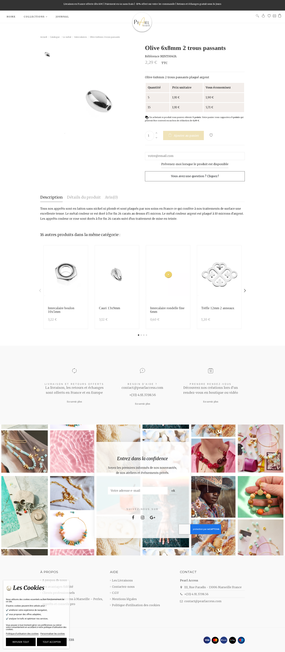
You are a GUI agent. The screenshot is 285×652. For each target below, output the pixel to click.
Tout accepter (52, 641)
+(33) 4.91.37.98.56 (196, 594)
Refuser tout (21, 641)
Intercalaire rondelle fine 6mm (167, 310)
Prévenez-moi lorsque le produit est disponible (194, 164)
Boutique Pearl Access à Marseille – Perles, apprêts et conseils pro (72, 601)
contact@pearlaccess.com (203, 601)
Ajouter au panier (186, 135)
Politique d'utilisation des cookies (136, 605)
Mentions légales (124, 599)
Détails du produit (84, 197)
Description (51, 197)
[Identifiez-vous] (263, 16)
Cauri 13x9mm (109, 308)
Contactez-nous (123, 587)
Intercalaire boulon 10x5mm (61, 310)
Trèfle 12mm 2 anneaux (217, 308)
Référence (152, 56)
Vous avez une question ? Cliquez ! (195, 176)
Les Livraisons (122, 580)
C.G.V (115, 593)
